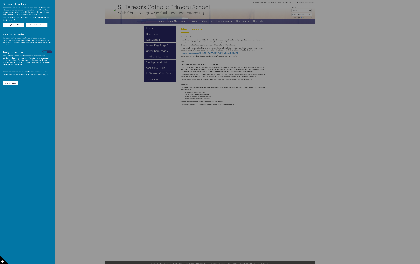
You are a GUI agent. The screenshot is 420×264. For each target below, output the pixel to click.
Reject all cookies (36, 25)
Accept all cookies (13, 25)
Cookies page (7, 20)
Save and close (10, 83)
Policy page (42, 74)
